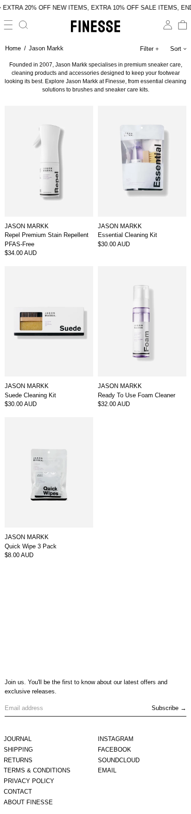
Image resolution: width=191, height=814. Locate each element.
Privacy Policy (29, 781)
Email (107, 770)
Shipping (18, 749)
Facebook (114, 749)
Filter (146, 48)
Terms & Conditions (37, 770)
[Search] (23, 25)
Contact (18, 791)
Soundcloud (119, 760)
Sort (175, 48)
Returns (18, 760)
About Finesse (28, 802)
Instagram (116, 738)
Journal (18, 738)
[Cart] (182, 25)
